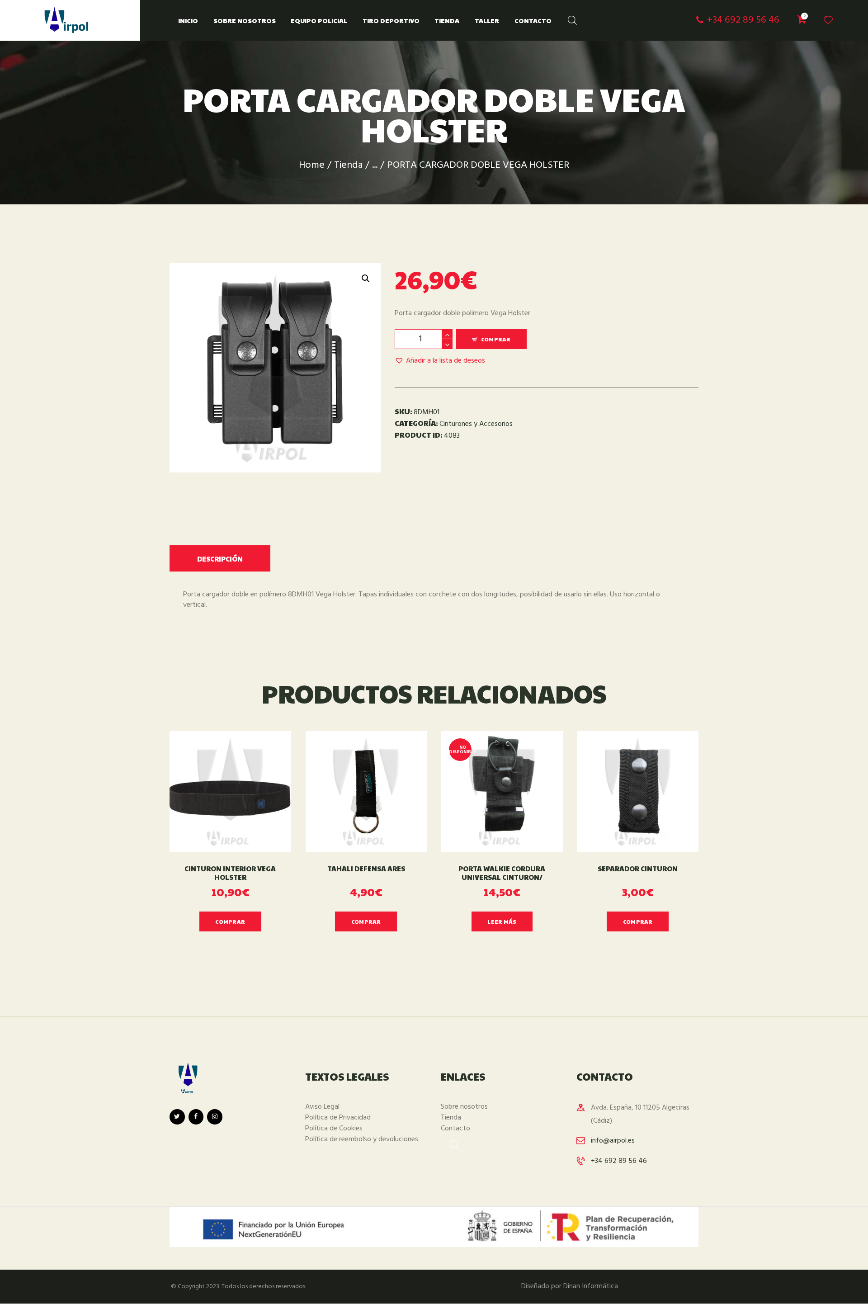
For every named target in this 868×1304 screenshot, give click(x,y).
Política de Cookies (334, 1128)
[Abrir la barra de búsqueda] (567, 18)
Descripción (220, 558)
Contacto (455, 1128)
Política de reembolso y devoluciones (361, 1139)
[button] (440, 361)
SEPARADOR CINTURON (638, 869)
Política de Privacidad (338, 1118)
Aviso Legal (322, 1107)
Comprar (496, 339)
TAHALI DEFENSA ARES (366, 869)
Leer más (501, 921)
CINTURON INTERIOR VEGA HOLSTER (230, 873)
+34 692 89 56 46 (619, 1161)
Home (312, 165)
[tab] (220, 558)
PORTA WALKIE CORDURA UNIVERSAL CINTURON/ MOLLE (501, 877)
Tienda (348, 165)
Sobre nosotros (464, 1107)
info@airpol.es (613, 1141)
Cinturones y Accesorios (476, 424)
